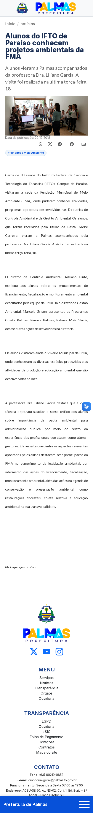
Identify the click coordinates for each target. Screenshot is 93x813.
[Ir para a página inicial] (46, 8)
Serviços (46, 678)
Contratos (46, 747)
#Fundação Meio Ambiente (26, 152)
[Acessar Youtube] (46, 652)
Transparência (46, 688)
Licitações (46, 742)
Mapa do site (46, 752)
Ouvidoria (46, 698)
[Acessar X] (33, 652)
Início (10, 24)
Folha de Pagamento (46, 737)
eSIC (46, 731)
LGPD (46, 721)
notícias (28, 24)
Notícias (46, 683)
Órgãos (47, 693)
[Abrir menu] (84, 804)
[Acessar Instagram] (59, 652)
